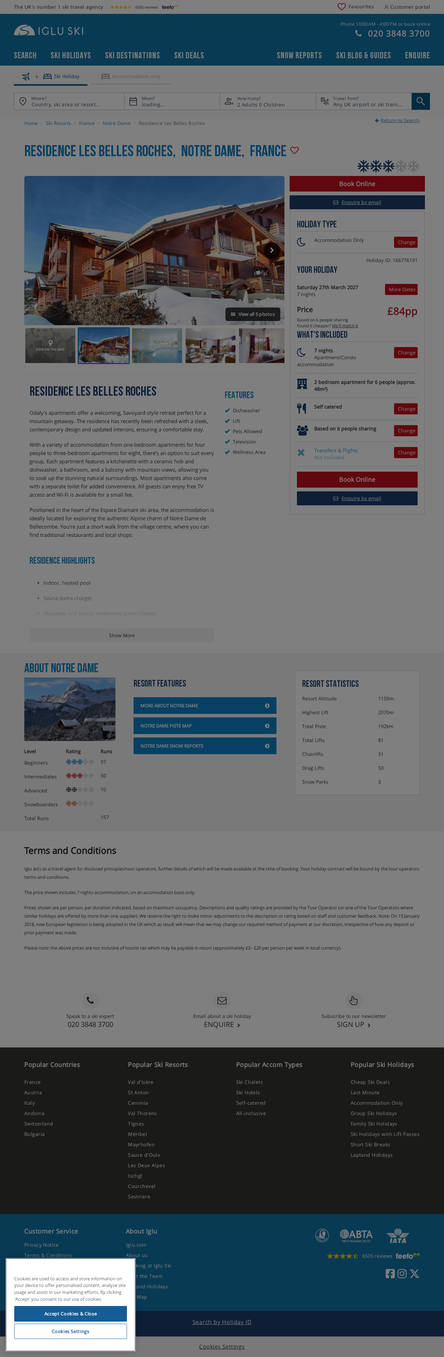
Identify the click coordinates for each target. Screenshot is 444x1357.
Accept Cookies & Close (70, 1313)
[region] (71, 1305)
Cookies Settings (70, 1331)
